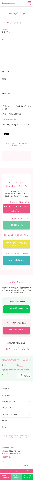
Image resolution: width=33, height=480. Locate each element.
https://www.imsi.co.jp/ (9, 119)
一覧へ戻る (24, 143)
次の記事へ (15, 145)
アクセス (6, 461)
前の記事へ (11, 143)
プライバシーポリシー (25, 465)
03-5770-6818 (17, 348)
